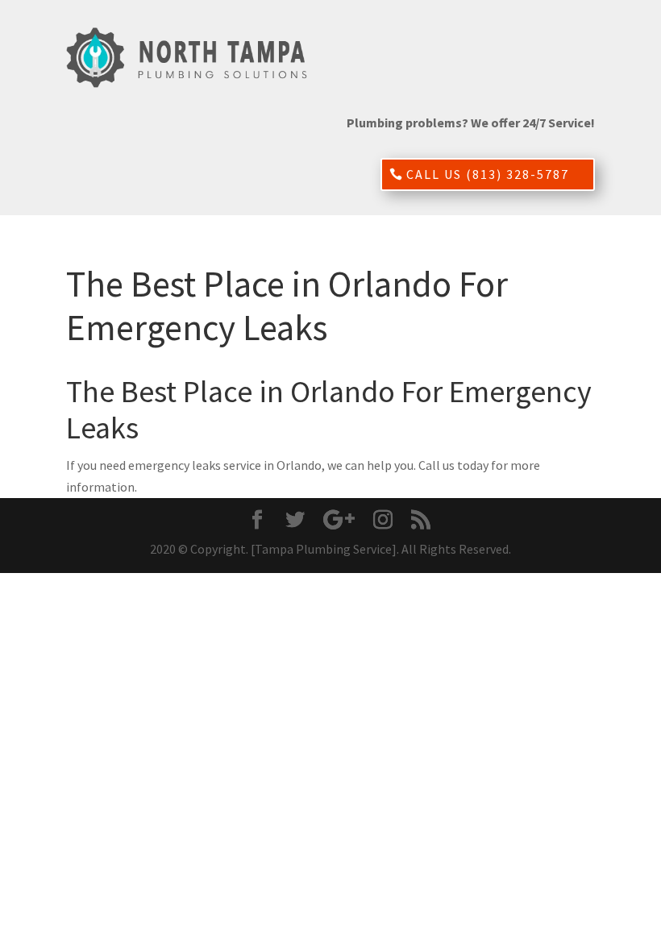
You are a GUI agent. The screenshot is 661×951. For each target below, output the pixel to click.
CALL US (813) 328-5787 (487, 174)
